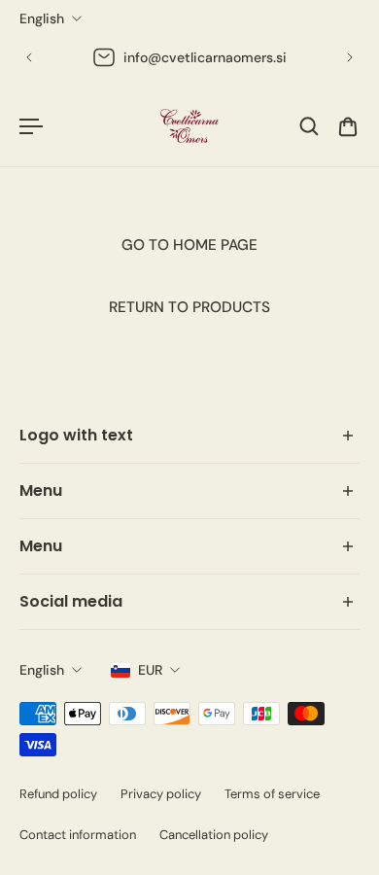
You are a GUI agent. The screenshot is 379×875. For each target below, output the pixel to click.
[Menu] (31, 126)
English (41, 670)
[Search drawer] (309, 126)
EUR (150, 670)
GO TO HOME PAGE (189, 245)
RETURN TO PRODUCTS (189, 307)
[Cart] (347, 126)
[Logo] (189, 126)
